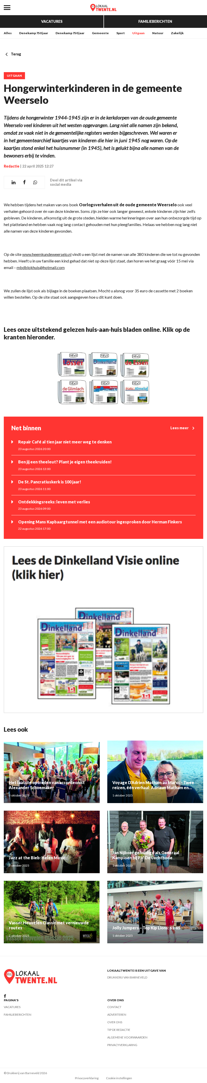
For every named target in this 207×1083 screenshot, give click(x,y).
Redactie (11, 166)
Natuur (157, 33)
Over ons (114, 1022)
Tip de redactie (118, 1030)
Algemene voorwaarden (127, 1037)
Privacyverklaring (122, 1045)
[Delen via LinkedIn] (13, 182)
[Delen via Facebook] (24, 182)
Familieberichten (155, 21)
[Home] (103, 7)
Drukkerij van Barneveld (127, 977)
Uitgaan (138, 33)
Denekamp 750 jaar (33, 33)
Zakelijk (177, 33)
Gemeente (100, 33)
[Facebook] (5, 996)
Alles (8, 33)
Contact (114, 1007)
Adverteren (116, 1014)
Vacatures (52, 21)
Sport (120, 33)
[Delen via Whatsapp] (35, 182)
